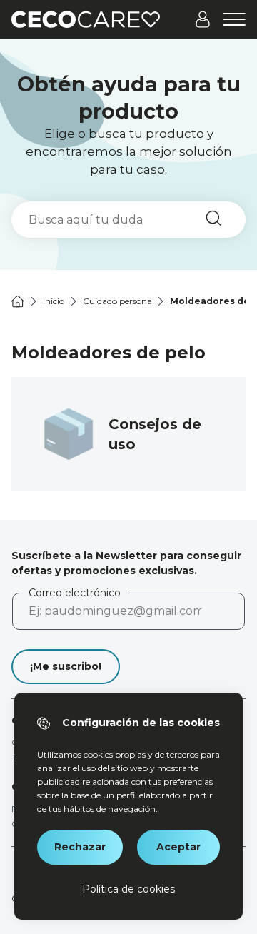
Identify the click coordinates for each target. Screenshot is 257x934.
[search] (128, 219)
